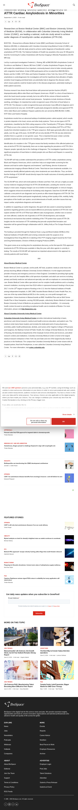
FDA (5, 576)
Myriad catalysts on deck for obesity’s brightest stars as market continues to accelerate (32, 538)
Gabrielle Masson (9, 554)
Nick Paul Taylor (8, 567)
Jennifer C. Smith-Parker (11, 465)
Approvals (8, 430)
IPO (5, 549)
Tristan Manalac (8, 435)
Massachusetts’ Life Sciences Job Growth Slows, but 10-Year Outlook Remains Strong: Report (20, 653)
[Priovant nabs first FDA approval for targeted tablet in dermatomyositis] (69, 433)
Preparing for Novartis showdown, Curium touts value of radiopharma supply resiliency (32, 565)
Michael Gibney (8, 540)
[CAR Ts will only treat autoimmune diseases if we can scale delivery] (69, 526)
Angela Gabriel (25, 657)
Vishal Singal (7, 527)
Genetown (44, 648)
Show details (67, 414)
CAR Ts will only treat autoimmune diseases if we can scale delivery (26, 525)
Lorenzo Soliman (61, 655)
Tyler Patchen (59, 689)
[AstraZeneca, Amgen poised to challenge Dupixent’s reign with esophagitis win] (69, 447)
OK (63, 421)
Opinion (7, 474)
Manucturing (9, 562)
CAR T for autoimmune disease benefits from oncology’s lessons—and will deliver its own (33, 476)
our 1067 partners (15, 388)
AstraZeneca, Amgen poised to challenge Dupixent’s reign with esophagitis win (29, 446)
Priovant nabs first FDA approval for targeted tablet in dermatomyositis (27, 432)
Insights (7, 461)
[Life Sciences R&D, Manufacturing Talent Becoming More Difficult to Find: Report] (21, 670)
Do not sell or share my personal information (38, 421)
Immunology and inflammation (15, 443)
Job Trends (8, 648)
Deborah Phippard (9, 479)
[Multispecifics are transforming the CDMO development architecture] (69, 464)
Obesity (7, 536)
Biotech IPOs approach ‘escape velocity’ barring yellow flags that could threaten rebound (33, 551)
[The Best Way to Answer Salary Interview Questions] (57, 636)
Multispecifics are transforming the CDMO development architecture (26, 463)
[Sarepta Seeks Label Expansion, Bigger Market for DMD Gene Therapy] (57, 670)
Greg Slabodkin (24, 689)
